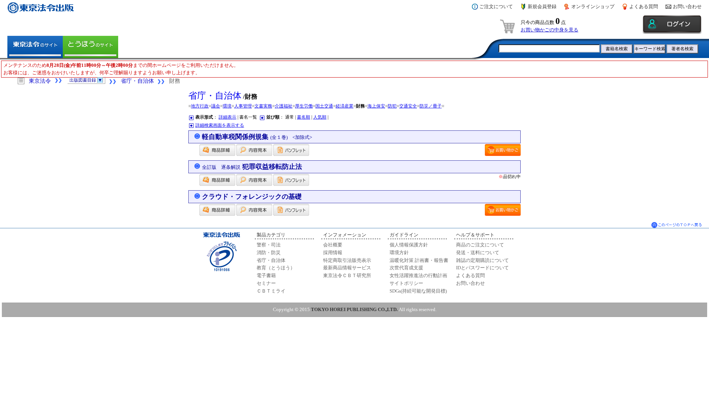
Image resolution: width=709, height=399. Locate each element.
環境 (227, 106)
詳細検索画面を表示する (219, 125)
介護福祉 (283, 106)
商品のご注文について (480, 245)
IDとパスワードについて (482, 267)
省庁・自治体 (137, 81)
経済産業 (344, 106)
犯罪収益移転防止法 (252, 166)
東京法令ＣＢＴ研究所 (347, 275)
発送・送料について (477, 252)
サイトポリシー (406, 283)
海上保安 (376, 106)
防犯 (392, 106)
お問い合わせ (687, 6)
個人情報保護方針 (409, 245)
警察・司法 (269, 245)
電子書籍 (266, 275)
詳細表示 (227, 117)
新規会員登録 (542, 6)
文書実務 (263, 106)
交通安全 (408, 106)
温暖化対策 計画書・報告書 (419, 260)
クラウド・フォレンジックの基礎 (252, 196)
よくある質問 (643, 6)
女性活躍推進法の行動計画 (418, 275)
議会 (215, 106)
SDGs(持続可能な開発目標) (418, 291)
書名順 (303, 117)
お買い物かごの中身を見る (549, 30)
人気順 (319, 117)
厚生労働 (304, 106)
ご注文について (496, 6)
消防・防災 (269, 252)
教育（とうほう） (276, 267)
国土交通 (324, 106)
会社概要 (332, 245)
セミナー (266, 283)
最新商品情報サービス (347, 267)
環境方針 (399, 252)
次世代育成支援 (406, 267)
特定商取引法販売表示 (347, 260)
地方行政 (200, 106)
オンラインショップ (592, 6)
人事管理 (243, 106)
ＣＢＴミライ (271, 291)
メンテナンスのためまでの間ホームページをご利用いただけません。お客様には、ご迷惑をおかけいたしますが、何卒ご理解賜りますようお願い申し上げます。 (121, 68)
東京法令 (40, 81)
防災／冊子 (430, 106)
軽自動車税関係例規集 (257, 136)
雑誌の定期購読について (482, 260)
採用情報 (332, 252)
